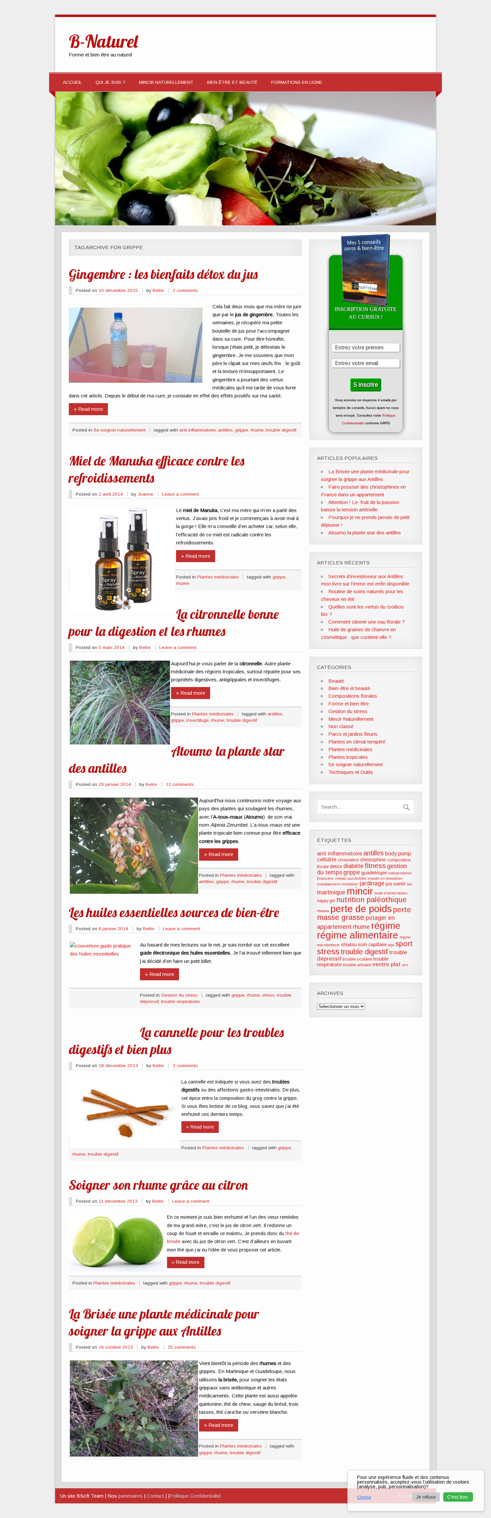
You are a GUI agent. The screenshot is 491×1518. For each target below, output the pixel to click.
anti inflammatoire (197, 430)
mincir (360, 891)
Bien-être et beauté (232, 82)
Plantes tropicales (348, 757)
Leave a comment (180, 494)
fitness (375, 865)
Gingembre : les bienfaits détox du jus (163, 274)
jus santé (395, 883)
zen (405, 965)
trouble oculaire (357, 959)
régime (385, 925)
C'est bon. (458, 1497)
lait (409, 884)
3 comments (185, 1065)
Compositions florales (352, 696)
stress (268, 995)
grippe (241, 430)
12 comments (180, 784)
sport (404, 944)
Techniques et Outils (350, 772)
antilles (225, 430)
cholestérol (348, 860)
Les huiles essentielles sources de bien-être (174, 912)
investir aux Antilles (350, 878)
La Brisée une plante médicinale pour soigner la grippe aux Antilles (164, 1322)
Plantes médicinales (218, 576)
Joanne (145, 494)
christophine (373, 859)
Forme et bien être (348, 703)
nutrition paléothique (371, 899)
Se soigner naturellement (120, 430)
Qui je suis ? (110, 82)
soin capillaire (372, 944)
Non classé (340, 726)
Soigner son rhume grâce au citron (158, 1184)
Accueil (72, 82)
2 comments (185, 290)
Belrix (158, 290)
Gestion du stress (179, 995)
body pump (398, 853)
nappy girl (326, 900)
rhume (257, 430)
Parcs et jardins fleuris (352, 734)
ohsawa (323, 911)
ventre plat (386, 964)
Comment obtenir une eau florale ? (366, 622)
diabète (353, 866)
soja (391, 945)
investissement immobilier (337, 884)
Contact (155, 1496)
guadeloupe (374, 872)
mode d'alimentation (390, 893)
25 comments (182, 1347)
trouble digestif (281, 430)
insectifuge (197, 720)
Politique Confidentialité (195, 1496)
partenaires (130, 1496)
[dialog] (415, 1490)
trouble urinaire (357, 965)
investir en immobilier (385, 878)
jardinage (372, 883)
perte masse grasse (364, 913)
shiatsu (349, 944)
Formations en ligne (296, 82)
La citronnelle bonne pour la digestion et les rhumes (174, 622)
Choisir (364, 1497)
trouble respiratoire (180, 1001)
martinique (331, 892)
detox (336, 866)
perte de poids (361, 908)
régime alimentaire (357, 935)
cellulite (326, 859)
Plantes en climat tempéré (356, 741)
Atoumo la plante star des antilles (364, 532)
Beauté (336, 681)
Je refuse (426, 1497)
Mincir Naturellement (166, 82)
